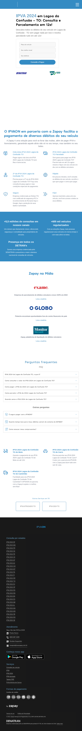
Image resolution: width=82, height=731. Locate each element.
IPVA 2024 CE (10, 557)
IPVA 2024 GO (11, 566)
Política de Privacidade (24, 713)
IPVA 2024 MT (10, 569)
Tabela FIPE (10, 679)
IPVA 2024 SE (10, 620)
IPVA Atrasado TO (28, 506)
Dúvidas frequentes (16, 641)
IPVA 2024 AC (10, 563)
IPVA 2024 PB (10, 614)
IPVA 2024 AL (10, 605)
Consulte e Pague (37, 62)
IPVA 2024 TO (54, 506)
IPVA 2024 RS (10, 590)
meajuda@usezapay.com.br (18, 645)
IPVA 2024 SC (10, 551)
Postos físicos (14, 633)
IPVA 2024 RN (10, 593)
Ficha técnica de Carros (14, 682)
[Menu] (77, 4)
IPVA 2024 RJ (10, 584)
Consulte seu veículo (13, 667)
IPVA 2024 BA (10, 596)
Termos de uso (10, 713)
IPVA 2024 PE (10, 554)
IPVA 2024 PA (10, 572)
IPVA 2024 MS (10, 611)
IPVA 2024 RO (10, 617)
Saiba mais (60, 723)
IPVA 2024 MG (11, 545)
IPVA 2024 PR (10, 548)
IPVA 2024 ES (10, 599)
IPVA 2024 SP (10, 587)
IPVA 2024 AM (10, 602)
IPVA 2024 (9, 673)
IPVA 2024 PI (10, 575)
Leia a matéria (41, 299)
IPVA (7, 670)
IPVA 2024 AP (10, 560)
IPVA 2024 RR (10, 578)
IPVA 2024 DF (10, 542)
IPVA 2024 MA (10, 608)
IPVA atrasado (10, 676)
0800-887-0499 (14, 637)
